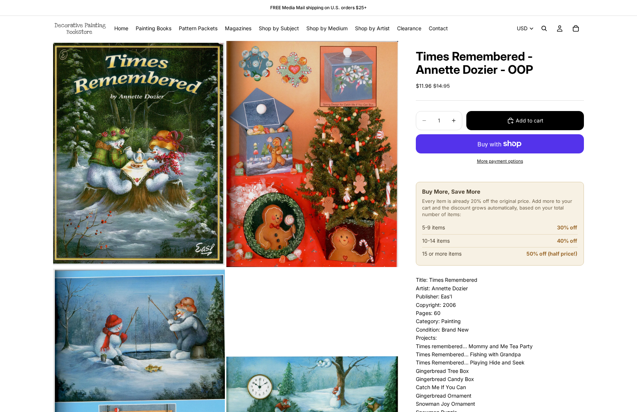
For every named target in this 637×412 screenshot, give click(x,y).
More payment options (500, 161)
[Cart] (576, 28)
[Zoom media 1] (139, 154)
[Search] (544, 28)
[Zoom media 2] (312, 154)
